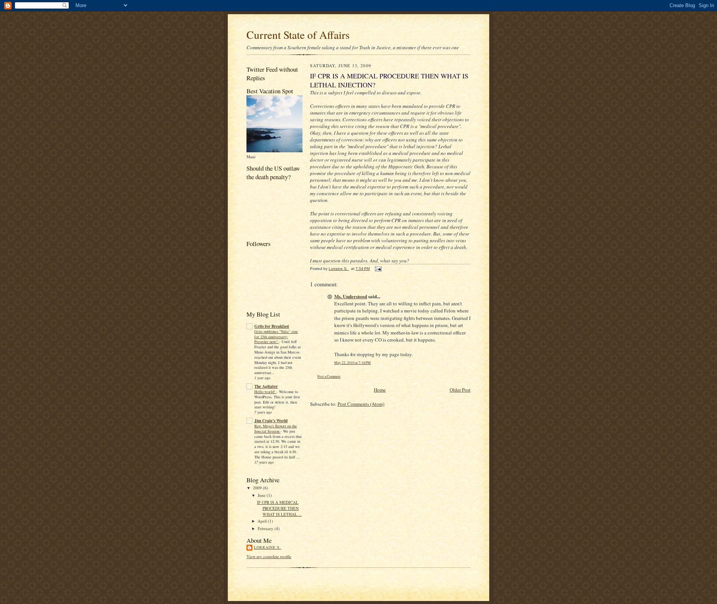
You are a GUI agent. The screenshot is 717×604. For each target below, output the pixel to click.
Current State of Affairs (298, 34)
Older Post (460, 389)
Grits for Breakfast (271, 326)
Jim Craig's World (271, 421)
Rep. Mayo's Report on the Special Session (275, 428)
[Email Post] (378, 269)
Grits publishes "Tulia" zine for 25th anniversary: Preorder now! (276, 337)
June (262, 495)
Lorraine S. (267, 547)
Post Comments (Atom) (361, 404)
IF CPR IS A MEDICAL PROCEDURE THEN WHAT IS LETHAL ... (279, 508)
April (263, 521)
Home (380, 389)
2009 (258, 488)
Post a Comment (329, 376)
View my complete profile (268, 556)
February (266, 528)
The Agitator (266, 386)
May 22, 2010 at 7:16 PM (352, 362)
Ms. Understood (350, 296)
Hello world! (265, 391)
